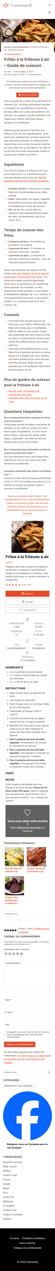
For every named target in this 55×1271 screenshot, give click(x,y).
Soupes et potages (13, 1214)
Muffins (7, 1171)
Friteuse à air (11, 914)
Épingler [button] (29, 602)
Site (7, 1024)
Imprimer (29, 593)
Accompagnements (13, 54)
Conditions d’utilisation (33, 1238)
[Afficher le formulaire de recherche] (49, 12)
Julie (9, 72)
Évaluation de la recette (16, 949)
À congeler (8, 1205)
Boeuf (6, 1188)
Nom (8, 1000)
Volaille (6, 1184)
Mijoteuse (8, 1201)
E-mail (9, 1012)
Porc (5, 1192)
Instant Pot (8, 1197)
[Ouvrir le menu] (49, 5)
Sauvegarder (29, 610)
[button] (7, 585)
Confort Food (10, 1175)
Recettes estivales (12, 1162)
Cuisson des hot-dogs (19, 394)
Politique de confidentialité (27, 1248)
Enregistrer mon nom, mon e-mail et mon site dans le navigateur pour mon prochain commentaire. (28, 1034)
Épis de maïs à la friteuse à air (24, 391)
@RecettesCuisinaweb (29, 827)
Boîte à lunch (9, 1166)
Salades (7, 1219)
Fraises (7, 1179)
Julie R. (9, 562)
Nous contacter (27, 1243)
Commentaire (13, 963)
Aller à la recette (29, 95)
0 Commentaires (34, 74)
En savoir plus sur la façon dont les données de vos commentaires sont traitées (27, 1059)
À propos (14, 1238)
